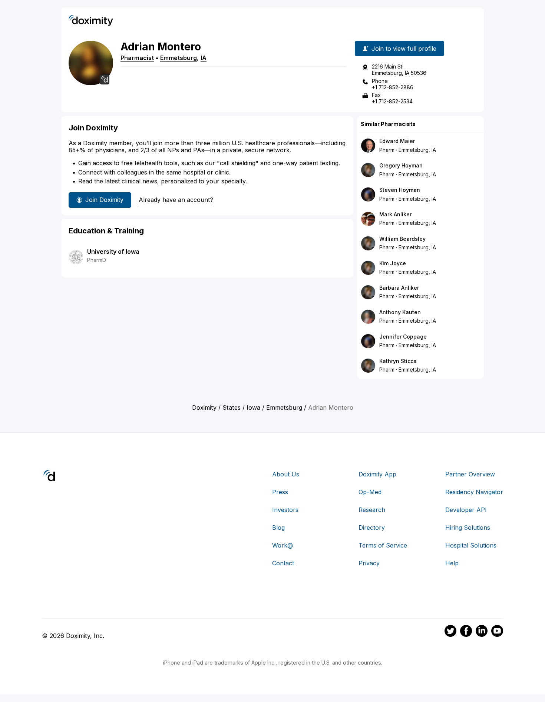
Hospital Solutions (470, 545)
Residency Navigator (474, 492)
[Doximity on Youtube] (497, 632)
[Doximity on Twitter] (450, 632)
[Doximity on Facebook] (466, 632)
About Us (285, 474)
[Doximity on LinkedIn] (482, 632)
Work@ (282, 545)
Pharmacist (137, 57)
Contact (283, 563)
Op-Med (370, 492)
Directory (372, 527)
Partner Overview (470, 474)
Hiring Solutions (467, 527)
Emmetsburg (178, 57)
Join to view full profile (403, 48)
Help (452, 563)
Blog (278, 527)
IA (204, 57)
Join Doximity (104, 199)
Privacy (369, 563)
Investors (285, 509)
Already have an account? (176, 199)
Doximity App (377, 474)
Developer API (466, 509)
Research (372, 509)
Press (280, 492)
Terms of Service (383, 545)
